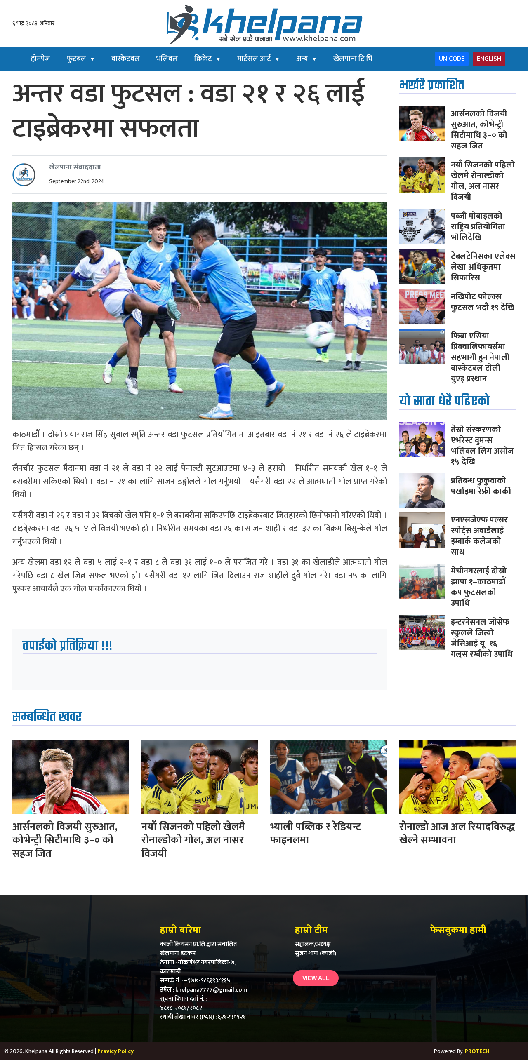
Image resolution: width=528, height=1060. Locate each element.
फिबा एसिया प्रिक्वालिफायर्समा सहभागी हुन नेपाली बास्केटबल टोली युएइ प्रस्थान (480, 357)
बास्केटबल (125, 59)
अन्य (306, 59)
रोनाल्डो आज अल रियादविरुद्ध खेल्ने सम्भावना (457, 833)
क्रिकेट (207, 59)
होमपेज (40, 59)
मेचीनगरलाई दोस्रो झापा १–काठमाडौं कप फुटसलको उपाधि (479, 587)
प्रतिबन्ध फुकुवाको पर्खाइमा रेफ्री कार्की (481, 486)
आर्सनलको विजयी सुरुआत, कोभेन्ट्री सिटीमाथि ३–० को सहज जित (479, 130)
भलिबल (167, 59)
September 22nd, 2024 (76, 181)
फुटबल (81, 59)
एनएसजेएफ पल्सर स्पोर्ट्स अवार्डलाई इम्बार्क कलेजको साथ (479, 536)
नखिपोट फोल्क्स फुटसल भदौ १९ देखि (482, 302)
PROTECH (477, 1051)
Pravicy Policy (115, 1051)
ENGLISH (489, 58)
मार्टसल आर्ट (258, 59)
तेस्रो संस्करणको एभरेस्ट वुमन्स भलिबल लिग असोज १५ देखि (482, 446)
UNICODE (451, 58)
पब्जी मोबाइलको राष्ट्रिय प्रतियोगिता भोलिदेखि (478, 226)
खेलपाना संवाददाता (75, 167)
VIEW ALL (316, 978)
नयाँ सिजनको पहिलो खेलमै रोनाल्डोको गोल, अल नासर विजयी (483, 181)
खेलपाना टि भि (352, 59)
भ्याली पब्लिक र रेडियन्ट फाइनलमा (315, 833)
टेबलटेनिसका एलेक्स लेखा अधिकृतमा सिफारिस (483, 267)
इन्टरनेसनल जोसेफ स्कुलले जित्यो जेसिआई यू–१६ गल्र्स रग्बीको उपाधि (482, 638)
